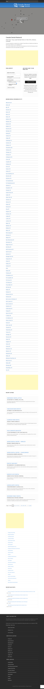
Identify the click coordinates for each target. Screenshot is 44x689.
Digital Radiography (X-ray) (12, 546)
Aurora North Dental (13, 485)
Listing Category (10, 76)
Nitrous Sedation (10, 558)
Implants (9, 554)
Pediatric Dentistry (10, 566)
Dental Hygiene (10, 544)
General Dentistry (10, 552)
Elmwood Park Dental (13, 419)
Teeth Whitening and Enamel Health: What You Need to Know (17, 605)
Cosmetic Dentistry (11, 538)
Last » (30, 505)
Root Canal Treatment (11, 572)
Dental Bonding (10, 542)
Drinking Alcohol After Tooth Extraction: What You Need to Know (18, 598)
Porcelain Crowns (10, 570)
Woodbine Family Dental (14, 496)
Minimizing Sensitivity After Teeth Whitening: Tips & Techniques (17, 601)
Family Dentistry (10, 550)
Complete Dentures (11, 536)
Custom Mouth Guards (11, 540)
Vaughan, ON (10, 654)
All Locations (10, 656)
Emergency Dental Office (14, 398)
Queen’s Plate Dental (13, 474)
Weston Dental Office (11, 627)
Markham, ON (10, 650)
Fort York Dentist (10, 632)
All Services (9, 680)
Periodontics (10, 568)
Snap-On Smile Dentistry (11, 576)
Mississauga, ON (10, 642)
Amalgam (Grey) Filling (11, 532)
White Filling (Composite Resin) (13, 582)
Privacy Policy (8, 625)
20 (23, 505)
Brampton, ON (10, 648)
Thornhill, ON (10, 644)
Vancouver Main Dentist (14, 409)
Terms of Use (13, 625)
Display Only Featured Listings (13, 84)
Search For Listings (11, 72)
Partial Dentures (10, 564)
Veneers (9, 580)
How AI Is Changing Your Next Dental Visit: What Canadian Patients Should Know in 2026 (21, 591)
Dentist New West (12, 463)
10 (21, 505)
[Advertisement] (22, 57)
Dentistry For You (10, 630)
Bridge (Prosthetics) (11, 534)
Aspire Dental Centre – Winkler (16, 441)
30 (25, 505)
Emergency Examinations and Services (14, 548)
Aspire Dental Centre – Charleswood (18, 452)
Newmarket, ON (10, 652)
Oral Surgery (10, 560)
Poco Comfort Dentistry (14, 430)
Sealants (9, 574)
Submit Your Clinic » (31, 81)
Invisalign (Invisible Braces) (12, 556)
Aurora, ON (9, 646)
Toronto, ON (10, 638)
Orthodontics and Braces (12, 562)
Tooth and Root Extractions (12, 578)
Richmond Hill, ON (10, 640)
